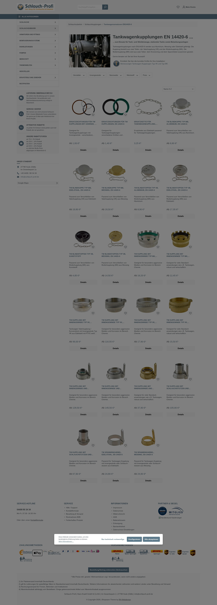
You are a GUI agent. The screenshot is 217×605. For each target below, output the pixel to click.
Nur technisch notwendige (112, 539)
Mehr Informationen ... (66, 541)
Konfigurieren (134, 539)
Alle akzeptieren (151, 539)
